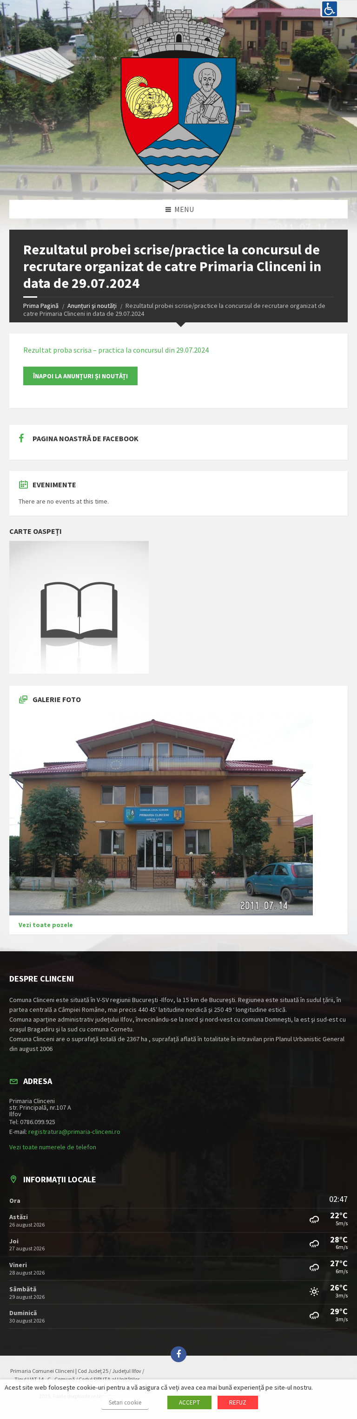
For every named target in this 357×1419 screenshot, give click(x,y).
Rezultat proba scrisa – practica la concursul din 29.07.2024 (116, 350)
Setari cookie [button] (125, 1402)
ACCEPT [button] (189, 1402)
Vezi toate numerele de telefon (52, 1147)
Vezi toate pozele (46, 925)
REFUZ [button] (237, 1402)
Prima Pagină (41, 305)
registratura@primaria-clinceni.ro (74, 1131)
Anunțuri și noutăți (92, 305)
